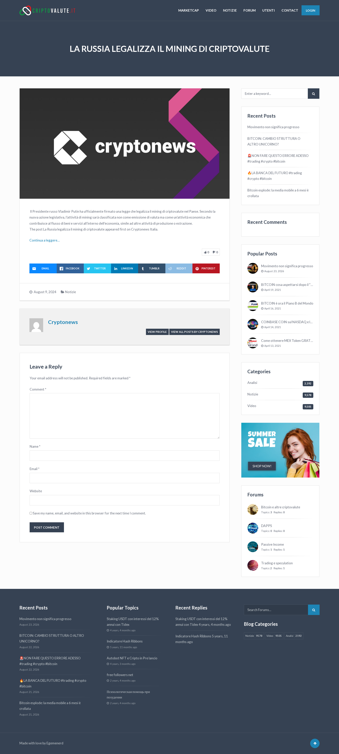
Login (310, 10)
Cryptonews (63, 322)
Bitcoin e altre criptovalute (280, 507)
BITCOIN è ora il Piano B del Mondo (287, 303)
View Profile (157, 331)
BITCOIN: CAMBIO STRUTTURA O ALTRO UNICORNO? (273, 141)
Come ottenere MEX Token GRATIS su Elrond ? (295, 341)
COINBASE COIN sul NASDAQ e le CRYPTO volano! (299, 322)
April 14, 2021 (272, 327)
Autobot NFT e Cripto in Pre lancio (132, 658)
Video (251, 406)
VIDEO (211, 10)
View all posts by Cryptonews (194, 331)
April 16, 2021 (272, 308)
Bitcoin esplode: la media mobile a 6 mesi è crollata (278, 193)
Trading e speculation (277, 563)
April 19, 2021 (272, 289)
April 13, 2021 (272, 345)
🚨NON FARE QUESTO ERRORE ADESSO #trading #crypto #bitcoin (278, 158)
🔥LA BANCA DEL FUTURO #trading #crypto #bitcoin (274, 176)
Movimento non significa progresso (273, 127)
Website (36, 491)
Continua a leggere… (44, 240)
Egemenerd (54, 743)
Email (34, 469)
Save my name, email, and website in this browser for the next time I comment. (89, 513)
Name (35, 446)
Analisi (252, 383)
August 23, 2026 (274, 271)
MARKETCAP (188, 10)
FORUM (249, 10)
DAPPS (266, 526)
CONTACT (290, 10)
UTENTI (268, 10)
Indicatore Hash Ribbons (125, 641)
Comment (38, 389)
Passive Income (272, 544)
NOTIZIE (230, 10)
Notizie (70, 292)
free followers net (120, 675)
